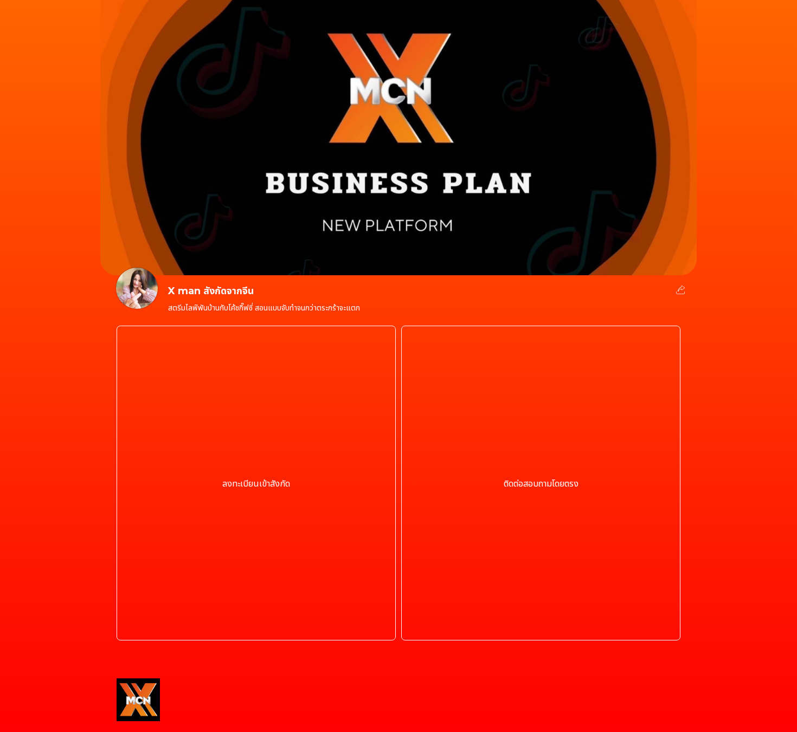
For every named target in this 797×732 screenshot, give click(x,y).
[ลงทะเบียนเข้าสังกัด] (256, 623)
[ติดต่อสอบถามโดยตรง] (540, 623)
